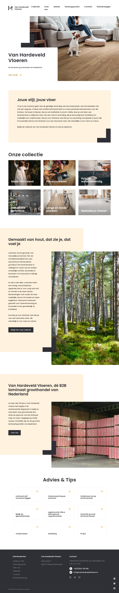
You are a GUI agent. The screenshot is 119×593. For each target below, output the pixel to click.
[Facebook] (79, 577)
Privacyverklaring (20, 578)
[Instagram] (75, 577)
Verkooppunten (72, 6)
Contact (88, 6)
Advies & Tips (18, 561)
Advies (57, 6)
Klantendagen (104, 6)
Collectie (35, 6)
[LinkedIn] (70, 577)
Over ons (46, 8)
